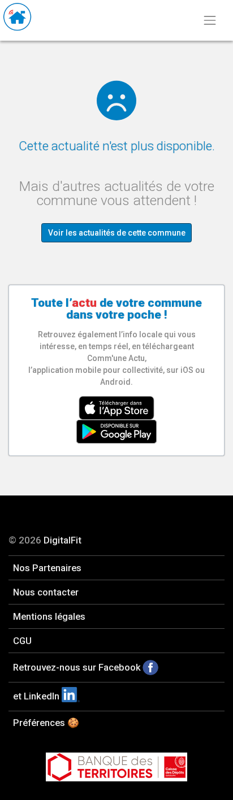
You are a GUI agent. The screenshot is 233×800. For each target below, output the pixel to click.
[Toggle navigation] (209, 20)
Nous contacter (46, 592)
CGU (22, 640)
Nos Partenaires (47, 567)
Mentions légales (49, 616)
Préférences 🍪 (46, 722)
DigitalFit (62, 540)
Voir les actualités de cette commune (116, 232)
